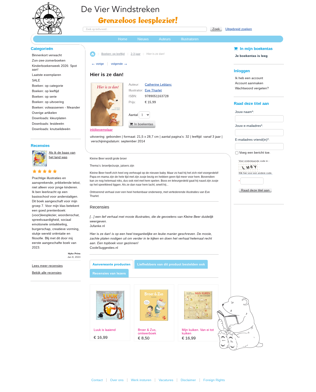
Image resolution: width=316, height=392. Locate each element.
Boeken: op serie (44, 96)
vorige (97, 63)
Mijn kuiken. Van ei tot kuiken (198, 331)
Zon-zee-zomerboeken (48, 60)
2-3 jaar (135, 54)
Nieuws (143, 39)
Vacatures (166, 380)
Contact (97, 380)
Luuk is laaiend (105, 330)
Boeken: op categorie (47, 85)
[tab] (111, 264)
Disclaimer (188, 380)
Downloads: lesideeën (48, 123)
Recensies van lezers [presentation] (109, 273)
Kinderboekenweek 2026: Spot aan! (54, 67)
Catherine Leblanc (158, 84)
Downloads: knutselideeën (51, 129)
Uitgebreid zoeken (238, 29)
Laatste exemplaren (46, 75)
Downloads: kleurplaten (49, 118)
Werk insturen (141, 380)
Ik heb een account (249, 78)
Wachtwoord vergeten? (252, 88)
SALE (36, 80)
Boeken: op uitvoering (48, 102)
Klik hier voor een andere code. (255, 173)
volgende (119, 63)
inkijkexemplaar (101, 129)
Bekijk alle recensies (47, 272)
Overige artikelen (44, 113)
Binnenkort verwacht (47, 55)
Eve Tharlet (153, 90)
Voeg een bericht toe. (254, 152)
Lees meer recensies (47, 266)
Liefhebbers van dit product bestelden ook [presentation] (171, 264)
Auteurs (165, 39)
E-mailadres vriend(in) (251, 139)
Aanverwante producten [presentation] (111, 264)
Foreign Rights (214, 380)
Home (92, 54)
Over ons (117, 380)
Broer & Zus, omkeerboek (147, 331)
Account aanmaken (249, 83)
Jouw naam (243, 112)
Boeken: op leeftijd (113, 54)
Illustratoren (189, 39)
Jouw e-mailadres (248, 126)
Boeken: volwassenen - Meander (56, 107)
